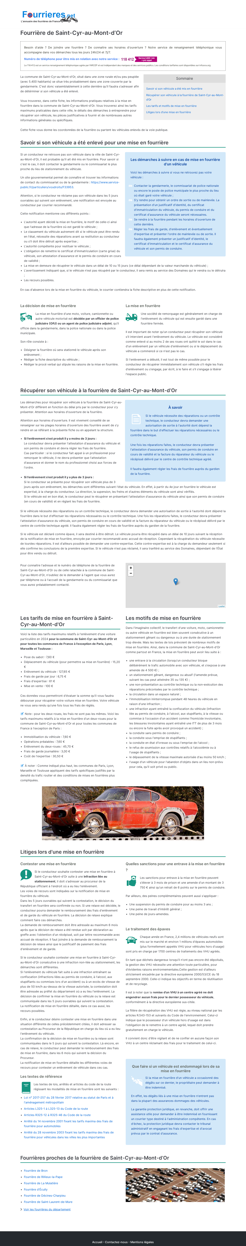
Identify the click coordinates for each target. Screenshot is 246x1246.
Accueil (97, 1242)
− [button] (131, 573)
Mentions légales (142, 1242)
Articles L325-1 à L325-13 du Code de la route (56, 1108)
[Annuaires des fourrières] (49, 17)
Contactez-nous (116, 1242)
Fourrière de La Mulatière (41, 1183)
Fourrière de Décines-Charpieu (45, 1195)
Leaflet (222, 606)
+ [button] (131, 568)
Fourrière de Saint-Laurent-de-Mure (48, 1202)
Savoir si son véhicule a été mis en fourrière (174, 88)
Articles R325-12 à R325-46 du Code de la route (57, 1115)
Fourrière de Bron (36, 1170)
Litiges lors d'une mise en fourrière (168, 112)
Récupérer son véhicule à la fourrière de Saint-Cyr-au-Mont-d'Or (185, 97)
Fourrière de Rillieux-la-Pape (43, 1177)
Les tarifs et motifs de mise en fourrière (171, 106)
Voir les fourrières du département (47, 1209)
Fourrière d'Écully (36, 1189)
